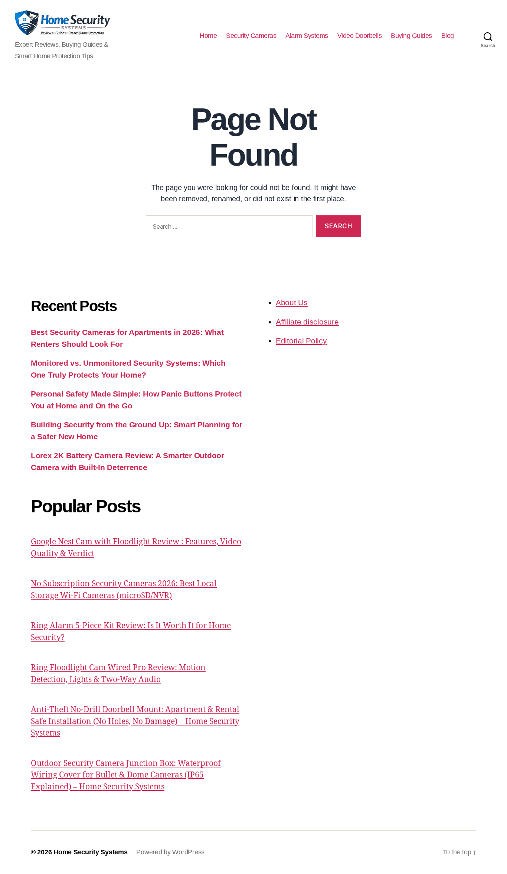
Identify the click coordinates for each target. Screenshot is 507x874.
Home (208, 35)
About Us (292, 302)
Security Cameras (251, 35)
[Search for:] (228, 227)
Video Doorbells (359, 35)
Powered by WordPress (170, 852)
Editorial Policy (301, 340)
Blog (447, 35)
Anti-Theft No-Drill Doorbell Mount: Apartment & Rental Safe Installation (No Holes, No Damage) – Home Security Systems (135, 721)
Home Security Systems (90, 852)
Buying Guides (411, 35)
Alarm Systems (306, 35)
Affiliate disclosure (307, 321)
